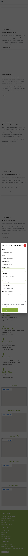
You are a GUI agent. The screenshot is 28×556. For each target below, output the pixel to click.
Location (4, 279)
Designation (4, 273)
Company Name (5, 267)
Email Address (5, 261)
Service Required (6, 285)
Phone (3, 255)
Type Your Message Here (7, 291)
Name (3, 249)
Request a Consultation (10, 309)
